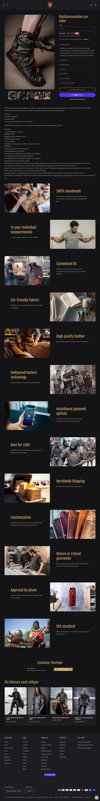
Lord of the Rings (46, 745)
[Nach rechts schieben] (53, 95)
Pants (24, 766)
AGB (50, 797)
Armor (24, 754)
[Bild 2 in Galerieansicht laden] (21, 95)
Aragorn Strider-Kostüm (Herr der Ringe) (15, 718)
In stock (25, 745)
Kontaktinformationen (64, 797)
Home (6, 742)
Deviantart (62, 757)
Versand (61, 36)
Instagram (62, 745)
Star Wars (44, 763)
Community (8, 760)
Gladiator (44, 760)
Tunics (25, 760)
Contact (7, 763)
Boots (24, 769)
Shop (6, 745)
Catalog (25, 748)
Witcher (43, 748)
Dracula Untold (45, 769)
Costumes (26, 751)
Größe (60, 25)
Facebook (62, 742)
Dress (24, 763)
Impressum (87, 797)
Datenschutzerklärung (41, 797)
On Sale (25, 742)
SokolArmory (12, 797)
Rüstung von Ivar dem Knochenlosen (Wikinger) (84, 718)
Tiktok (61, 754)
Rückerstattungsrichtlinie (85, 745)
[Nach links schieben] (6, 95)
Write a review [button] (63, 669)
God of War (44, 757)
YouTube (62, 751)
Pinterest (62, 748)
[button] (4, 5)
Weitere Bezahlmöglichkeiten (77, 99)
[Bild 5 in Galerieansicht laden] (47, 95)
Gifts (6, 751)
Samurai (43, 766)
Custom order (9, 748)
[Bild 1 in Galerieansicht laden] (12, 95)
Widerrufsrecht (30, 797)
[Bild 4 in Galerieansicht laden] (38, 95)
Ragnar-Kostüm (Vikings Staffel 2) (61, 718)
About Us (7, 757)
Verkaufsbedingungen (84, 748)
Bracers (25, 757)
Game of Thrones (46, 754)
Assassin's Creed (46, 751)
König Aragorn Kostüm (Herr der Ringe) (37, 718)
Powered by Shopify (20, 797)
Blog (6, 754)
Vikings (43, 742)
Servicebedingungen (84, 742)
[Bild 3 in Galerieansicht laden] (29, 95)
